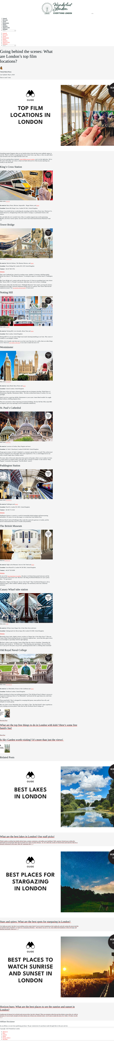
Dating (4, 24)
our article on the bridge (19, 288)
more (37, 205)
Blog (4, 1033)
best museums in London (14, 576)
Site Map (5, 1039)
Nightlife (5, 26)
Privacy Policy (6, 1037)
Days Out (5, 20)
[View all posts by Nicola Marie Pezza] (1, 69)
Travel (4, 21)
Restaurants (6, 23)
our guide (12, 342)
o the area (17, 342)
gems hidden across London (27, 159)
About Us (5, 1031)
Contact (5, 1034)
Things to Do (6, 27)
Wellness (5, 29)
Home (4, 1036)
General (5, 18)
